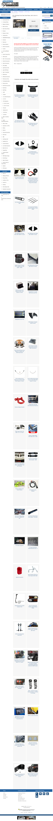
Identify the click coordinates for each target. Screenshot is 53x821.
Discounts (42, 9)
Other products (44, 38)
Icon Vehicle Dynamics (6, 96)
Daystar (4, 94)
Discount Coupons (21, 799)
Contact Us (22, 9)
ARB (4, 92)
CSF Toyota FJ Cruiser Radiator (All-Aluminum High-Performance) (33, 347)
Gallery (45, 25)
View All (4, 798)
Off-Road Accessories (6, 76)
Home (41, 7)
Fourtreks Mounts (5, 143)
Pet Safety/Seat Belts (6, 81)
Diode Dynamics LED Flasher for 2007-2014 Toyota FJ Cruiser (19, 291)
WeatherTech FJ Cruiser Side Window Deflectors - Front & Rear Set (19, 717)
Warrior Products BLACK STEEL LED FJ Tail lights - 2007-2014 (33, 629)
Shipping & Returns (6, 175)
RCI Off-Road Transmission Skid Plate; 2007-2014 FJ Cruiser (19, 96)
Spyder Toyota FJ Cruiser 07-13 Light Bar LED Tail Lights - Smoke (19, 266)
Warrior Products (5, 160)
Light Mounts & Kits (6, 67)
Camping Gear (5, 35)
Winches (4, 130)
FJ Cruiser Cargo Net (19, 545)
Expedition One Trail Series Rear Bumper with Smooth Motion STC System (19, 661)
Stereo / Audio (5, 123)
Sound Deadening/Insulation (4, 121)
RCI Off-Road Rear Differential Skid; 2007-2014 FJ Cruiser (33, 152)
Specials (36, 9)
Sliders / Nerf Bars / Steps (5, 117)
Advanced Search (47, 17)
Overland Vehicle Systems (4, 153)
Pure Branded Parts (6, 19)
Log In (45, 7)
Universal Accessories (6, 132)
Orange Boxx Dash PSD (19, 319)
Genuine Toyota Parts (6, 54)
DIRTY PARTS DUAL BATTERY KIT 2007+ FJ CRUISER (19, 687)
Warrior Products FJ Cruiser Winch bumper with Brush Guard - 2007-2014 (33, 774)
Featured (4, 794)
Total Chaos (5, 112)
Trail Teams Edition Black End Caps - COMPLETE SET (19, 517)
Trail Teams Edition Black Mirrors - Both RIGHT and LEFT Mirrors (19, 465)
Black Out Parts (5, 26)
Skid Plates (16, 11)
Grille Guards (5, 56)
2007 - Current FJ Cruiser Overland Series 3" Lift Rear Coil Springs (33, 691)
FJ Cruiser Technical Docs (47, 23)
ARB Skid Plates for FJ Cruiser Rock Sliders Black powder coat (19, 745)
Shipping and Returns (21, 793)
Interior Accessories (6, 63)
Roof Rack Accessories (6, 85)
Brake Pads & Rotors (6, 28)
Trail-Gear (4, 114)
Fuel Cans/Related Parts (5, 52)
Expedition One (5, 141)
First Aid (4, 48)
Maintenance (5, 74)
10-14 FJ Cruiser (27, 11)
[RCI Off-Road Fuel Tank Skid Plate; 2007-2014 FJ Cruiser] (19, 27)
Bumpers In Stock (5, 33)
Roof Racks (4, 87)
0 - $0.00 (50, 7)
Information (15, 9)
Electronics (4, 42)
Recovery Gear (5, 83)
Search (47, 12)
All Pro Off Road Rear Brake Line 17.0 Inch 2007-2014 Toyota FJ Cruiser (33, 379)
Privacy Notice (25, 812)
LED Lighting (5, 65)
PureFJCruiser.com (28, 806)
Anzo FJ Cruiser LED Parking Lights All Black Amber (33, 606)
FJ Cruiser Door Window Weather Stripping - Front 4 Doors (33, 208)
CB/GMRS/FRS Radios (6, 37)
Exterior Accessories (6, 46)
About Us (9, 9)
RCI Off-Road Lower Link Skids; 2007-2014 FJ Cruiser (32, 124)
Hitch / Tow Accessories (6, 58)
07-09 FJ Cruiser (6, 103)
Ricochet (4, 107)
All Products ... (5, 168)
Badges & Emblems (6, 24)
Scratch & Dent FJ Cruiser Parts (5, 163)
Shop (4, 9)
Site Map (4, 184)
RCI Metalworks (21, 11)
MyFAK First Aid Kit (19, 577)
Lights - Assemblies (6, 72)
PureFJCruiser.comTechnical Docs (6, 199)
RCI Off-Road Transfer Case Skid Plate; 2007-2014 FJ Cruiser (33, 96)
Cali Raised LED (5, 139)
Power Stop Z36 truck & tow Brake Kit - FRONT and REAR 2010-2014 (19, 351)
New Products (29, 9)
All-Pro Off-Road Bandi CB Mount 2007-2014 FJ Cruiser (19, 775)
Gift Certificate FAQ (6, 186)
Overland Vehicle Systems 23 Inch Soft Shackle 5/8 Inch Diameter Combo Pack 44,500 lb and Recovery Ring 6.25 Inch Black (33, 180)
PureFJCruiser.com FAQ (5, 195)
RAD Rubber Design (6, 155)
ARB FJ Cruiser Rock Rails (33, 715)
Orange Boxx (5, 150)
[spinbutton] (33, 26)
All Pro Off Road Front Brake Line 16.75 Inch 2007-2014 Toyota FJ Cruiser (19, 379)
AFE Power (4, 134)
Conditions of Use (5, 180)
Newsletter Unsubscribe (6, 189)
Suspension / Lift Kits (6, 125)
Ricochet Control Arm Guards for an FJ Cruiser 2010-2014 (32, 743)
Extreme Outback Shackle (19, 407)
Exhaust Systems (5, 44)
